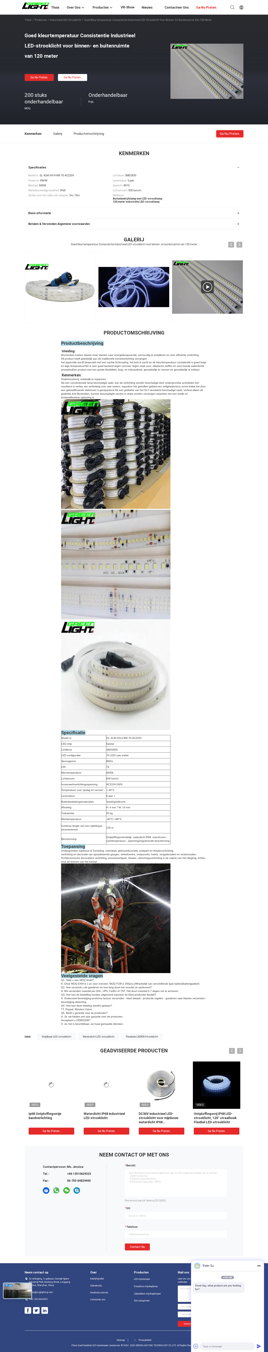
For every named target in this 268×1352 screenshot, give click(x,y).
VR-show (127, 7)
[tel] (87, 1190)
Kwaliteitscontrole (99, 1292)
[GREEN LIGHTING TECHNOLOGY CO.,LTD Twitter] (36, 1310)
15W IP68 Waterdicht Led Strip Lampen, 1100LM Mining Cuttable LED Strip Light (106, 1118)
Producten (41, 19)
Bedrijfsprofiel (97, 1278)
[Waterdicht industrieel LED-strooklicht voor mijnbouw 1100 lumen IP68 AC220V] (161, 1085)
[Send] (259, 1346)
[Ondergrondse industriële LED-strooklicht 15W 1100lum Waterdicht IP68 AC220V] (216, 1085)
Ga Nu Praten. (39, 77)
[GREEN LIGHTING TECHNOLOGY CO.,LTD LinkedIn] (44, 1310)
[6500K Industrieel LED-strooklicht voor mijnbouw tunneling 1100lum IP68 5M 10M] (51, 1085)
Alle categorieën (142, 1300)
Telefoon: (132, 1226)
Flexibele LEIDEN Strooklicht (142, 1036)
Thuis (28, 19)
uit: (128, 1208)
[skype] (76, 1190)
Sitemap (121, 1340)
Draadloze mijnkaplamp (146, 1286)
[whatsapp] (56, 1190)
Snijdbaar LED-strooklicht (56, 1036)
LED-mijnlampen (142, 1279)
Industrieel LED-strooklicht (65, 19)
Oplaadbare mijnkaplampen (147, 1293)
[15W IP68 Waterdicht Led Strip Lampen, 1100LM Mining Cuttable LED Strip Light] (106, 1085)
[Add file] (195, 1346)
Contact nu (137, 1247)
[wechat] (66, 1190)
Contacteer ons (97, 1299)
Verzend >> (189, 1324)
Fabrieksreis (96, 1285)
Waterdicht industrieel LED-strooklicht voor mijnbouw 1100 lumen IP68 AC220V (159, 1118)
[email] (46, 1190)
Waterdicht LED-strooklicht (98, 1036)
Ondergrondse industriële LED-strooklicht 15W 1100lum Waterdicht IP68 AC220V (216, 1118)
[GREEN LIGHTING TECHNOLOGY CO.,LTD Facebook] (28, 1310)
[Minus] (259, 1266)
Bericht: (131, 1165)
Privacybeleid (145, 1340)
